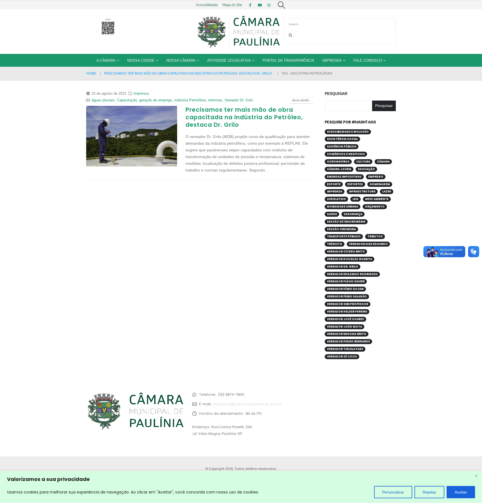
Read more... (302, 100)
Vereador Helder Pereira (347, 311)
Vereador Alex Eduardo (368, 244)
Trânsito (334, 244)
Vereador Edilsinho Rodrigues (352, 274)
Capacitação (127, 100)
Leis (355, 199)
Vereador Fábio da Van (345, 289)
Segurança (353, 214)
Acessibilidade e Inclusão (348, 132)
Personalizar (393, 492)
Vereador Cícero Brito (346, 251)
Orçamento (375, 206)
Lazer (386, 191)
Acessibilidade (207, 5)
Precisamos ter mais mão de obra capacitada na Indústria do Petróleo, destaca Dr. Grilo (244, 117)
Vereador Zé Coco (342, 356)
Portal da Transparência (288, 60)
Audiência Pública (341, 146)
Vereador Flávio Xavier (346, 281)
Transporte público (344, 236)
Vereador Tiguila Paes (345, 349)
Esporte (334, 184)
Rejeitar (429, 492)
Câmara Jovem (339, 169)
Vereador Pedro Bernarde (348, 341)
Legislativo (336, 199)
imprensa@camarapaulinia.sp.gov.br (247, 404)
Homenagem (380, 184)
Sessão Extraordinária (346, 222)
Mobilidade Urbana (342, 206)
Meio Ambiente (377, 199)
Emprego (375, 177)
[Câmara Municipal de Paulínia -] (238, 31)
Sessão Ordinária (341, 229)
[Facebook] (250, 5)
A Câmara (106, 60)
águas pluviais (103, 100)
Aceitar (461, 492)
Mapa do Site (232, 5)
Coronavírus (338, 161)
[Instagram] (269, 5)
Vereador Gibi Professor (347, 304)
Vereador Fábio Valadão (347, 296)
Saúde (332, 214)
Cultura (363, 161)
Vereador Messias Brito (346, 334)
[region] (241, 487)
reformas (215, 100)
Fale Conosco (367, 60)
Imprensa (332, 60)
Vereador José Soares (345, 319)
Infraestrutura (362, 191)
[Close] (476, 475)
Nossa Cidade (141, 60)
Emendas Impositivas (344, 177)
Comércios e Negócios (346, 154)
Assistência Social (342, 139)
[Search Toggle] (281, 5)
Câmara (383, 161)
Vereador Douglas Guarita (349, 259)
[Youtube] (260, 5)
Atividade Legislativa (229, 60)
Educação (366, 169)
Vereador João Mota (344, 327)
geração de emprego (155, 100)
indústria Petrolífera (190, 100)
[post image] (131, 136)
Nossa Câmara (181, 60)
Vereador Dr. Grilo (239, 100)
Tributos (375, 236)
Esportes (355, 184)
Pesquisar (336, 93)
